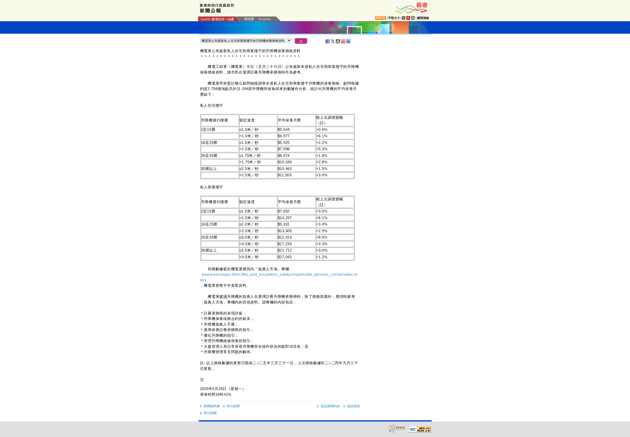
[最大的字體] (413, 18)
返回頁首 (353, 406)
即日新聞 (210, 413)
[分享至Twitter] (333, 41)
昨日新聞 (233, 406)
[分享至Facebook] (328, 41)
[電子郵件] (338, 41)
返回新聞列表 (330, 406)
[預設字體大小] (404, 18)
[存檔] (343, 41)
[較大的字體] (408, 18)
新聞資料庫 (212, 406)
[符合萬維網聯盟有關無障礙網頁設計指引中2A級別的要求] (420, 429)
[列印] (348, 41)
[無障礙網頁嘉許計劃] (397, 428)
